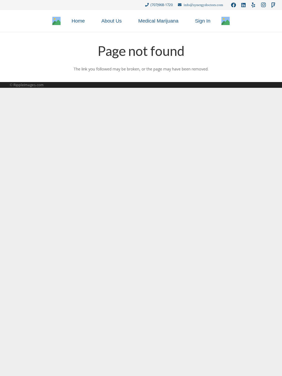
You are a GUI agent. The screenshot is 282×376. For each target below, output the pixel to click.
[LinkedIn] (243, 5)
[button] (183, 21)
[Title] (56, 21)
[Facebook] (233, 5)
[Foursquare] (273, 5)
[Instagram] (263, 5)
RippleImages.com (28, 85)
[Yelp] (253, 5)
